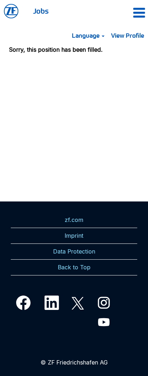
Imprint (74, 235)
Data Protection (74, 251)
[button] (126, 13)
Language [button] (86, 35)
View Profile (127, 35)
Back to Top (74, 267)
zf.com (74, 219)
